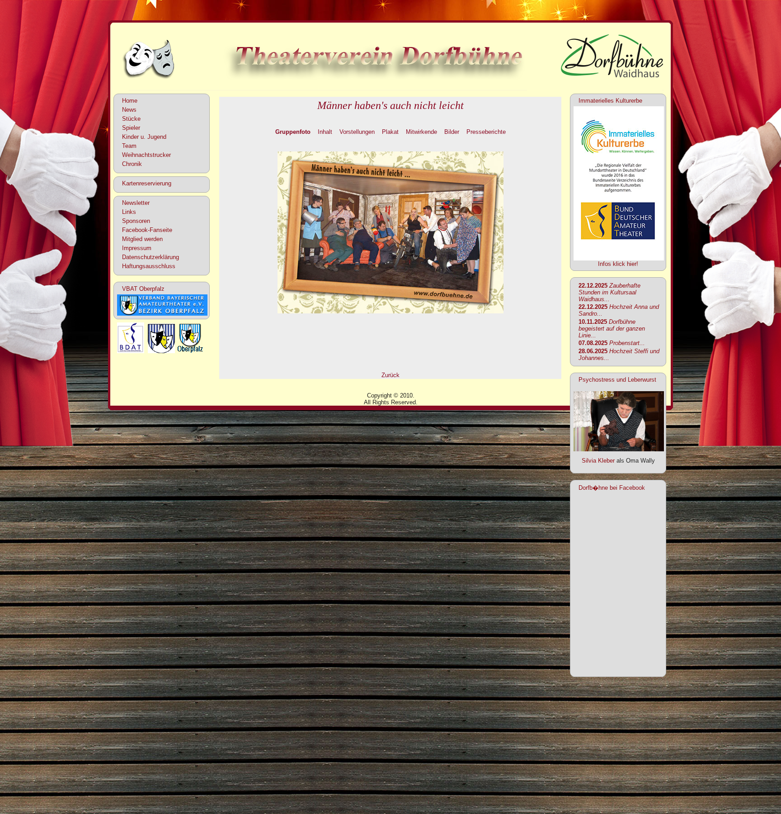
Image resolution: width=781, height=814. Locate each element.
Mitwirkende (421, 131)
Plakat (390, 131)
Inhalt (325, 131)
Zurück (390, 375)
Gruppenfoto (293, 131)
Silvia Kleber (598, 460)
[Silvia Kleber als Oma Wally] (619, 449)
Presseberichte (486, 131)
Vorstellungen (357, 131)
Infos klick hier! (618, 263)
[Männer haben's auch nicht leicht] (390, 311)
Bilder (451, 131)
